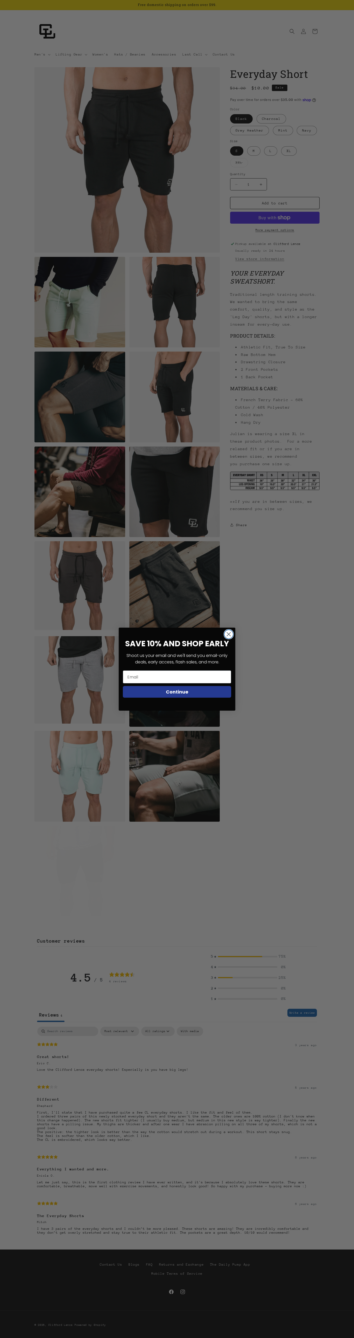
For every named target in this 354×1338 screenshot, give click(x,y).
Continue (177, 692)
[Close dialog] (228, 634)
